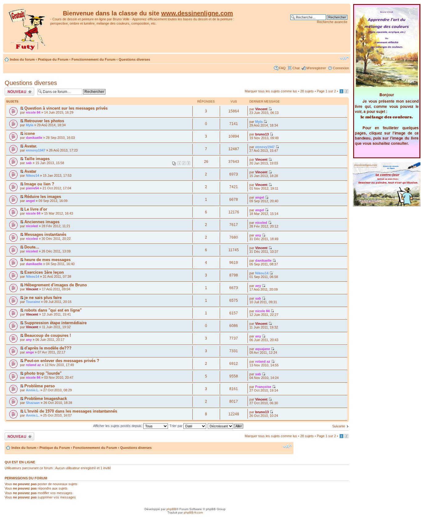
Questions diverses (134, 59)
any (258, 235)
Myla (29, 125)
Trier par (176, 426)
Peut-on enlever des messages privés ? (61, 360)
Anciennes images (41, 222)
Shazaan (33, 403)
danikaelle (34, 137)
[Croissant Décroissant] (226, 426)
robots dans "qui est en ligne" (53, 310)
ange (30, 352)
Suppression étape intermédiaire (55, 322)
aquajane (262, 349)
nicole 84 (33, 112)
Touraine (33, 302)
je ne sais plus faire (43, 297)
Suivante (338, 426)
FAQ (282, 68)
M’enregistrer (316, 68)
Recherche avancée (332, 22)
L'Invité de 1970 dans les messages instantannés (70, 411)
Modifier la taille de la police (344, 58)
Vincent (261, 109)
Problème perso (39, 386)
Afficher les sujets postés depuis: (118, 426)
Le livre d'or (35, 209)
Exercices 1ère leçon (44, 272)
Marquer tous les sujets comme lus (271, 91)
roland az (33, 365)
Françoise (263, 387)
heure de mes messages (47, 259)
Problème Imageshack (45, 398)
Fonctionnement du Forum (94, 59)
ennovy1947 (35, 150)
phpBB (171, 509)
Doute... (31, 247)
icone (29, 133)
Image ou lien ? (39, 184)
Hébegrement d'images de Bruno (55, 285)
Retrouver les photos (44, 121)
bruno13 (262, 134)
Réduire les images (42, 196)
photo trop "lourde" (43, 373)
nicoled (32, 226)
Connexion (341, 68)
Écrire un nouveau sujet (18, 91)
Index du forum (22, 59)
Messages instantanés (45, 234)
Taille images (37, 158)
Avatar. (30, 146)
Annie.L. (32, 390)
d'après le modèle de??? (48, 348)
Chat (296, 68)
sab (29, 163)
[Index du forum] (27, 28)
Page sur (326, 91)
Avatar (30, 171)
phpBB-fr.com (193, 512)
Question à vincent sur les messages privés (66, 108)
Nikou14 (32, 175)
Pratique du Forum (53, 59)
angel (30, 201)
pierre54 (32, 188)
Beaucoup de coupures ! (47, 335)
